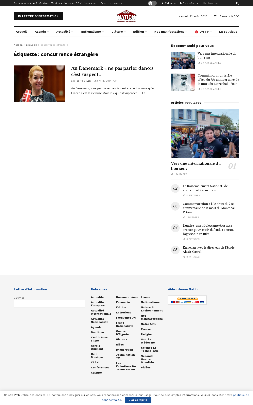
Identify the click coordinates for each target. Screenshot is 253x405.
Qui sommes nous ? (25, 3)
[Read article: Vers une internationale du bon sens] (183, 60)
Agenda (40, 31)
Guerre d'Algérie (122, 332)
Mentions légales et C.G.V (66, 3)
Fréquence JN (126, 317)
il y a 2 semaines (210, 63)
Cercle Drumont (97, 347)
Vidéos (146, 367)
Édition (138, 31)
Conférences (100, 367)
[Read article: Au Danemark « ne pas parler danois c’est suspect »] (39, 83)
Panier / (229, 16)
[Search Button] (236, 3)
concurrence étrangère (54, 45)
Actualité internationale (101, 312)
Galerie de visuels (111, 3)
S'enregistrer (190, 3)
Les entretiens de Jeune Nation (126, 366)
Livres (145, 297)
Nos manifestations (169, 31)
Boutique (97, 332)
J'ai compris (138, 399)
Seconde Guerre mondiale (147, 359)
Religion (147, 334)
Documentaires (127, 297)
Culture (117, 31)
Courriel (19, 297)
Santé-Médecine (148, 341)
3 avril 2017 (103, 80)
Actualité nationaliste (99, 320)
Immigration (124, 349)
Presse (146, 329)
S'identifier (170, 3)
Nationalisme (91, 31)
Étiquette (31, 45)
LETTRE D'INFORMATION (40, 16)
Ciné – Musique (97, 355)
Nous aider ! (91, 3)
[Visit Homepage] (126, 16)
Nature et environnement (152, 309)
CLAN (94, 362)
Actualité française (98, 304)
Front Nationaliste (124, 324)
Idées (120, 344)
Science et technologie (150, 349)
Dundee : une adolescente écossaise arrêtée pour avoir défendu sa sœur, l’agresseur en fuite (208, 230)
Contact (44, 3)
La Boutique (228, 31)
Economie (123, 302)
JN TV (204, 31)
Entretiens (123, 312)
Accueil (21, 31)
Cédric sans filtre (99, 339)
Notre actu (148, 324)
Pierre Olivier (83, 80)
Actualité (63, 31)
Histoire (121, 339)
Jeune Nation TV (125, 356)
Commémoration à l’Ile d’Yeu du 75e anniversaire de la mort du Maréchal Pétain (218, 80)
